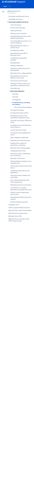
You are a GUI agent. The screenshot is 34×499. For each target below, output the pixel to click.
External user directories (17, 27)
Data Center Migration (17, 91)
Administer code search (17, 158)
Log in (5, 6)
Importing (15, 97)
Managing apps (15, 63)
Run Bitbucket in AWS (17, 50)
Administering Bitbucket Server (18, 22)
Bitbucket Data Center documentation (20, 210)
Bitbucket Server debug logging (20, 148)
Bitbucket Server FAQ (15, 216)
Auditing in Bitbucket (16, 65)
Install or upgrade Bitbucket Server (19, 207)
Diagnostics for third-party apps (20, 140)
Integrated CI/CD (13, 205)
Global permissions (16, 30)
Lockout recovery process (18, 130)
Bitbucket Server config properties (21, 73)
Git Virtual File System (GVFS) (19, 113)
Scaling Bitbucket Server (18, 151)
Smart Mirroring (15, 88)
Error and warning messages (23, 107)
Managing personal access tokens (20, 185)
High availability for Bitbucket (19, 137)
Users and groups (15, 25)
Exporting (15, 94)
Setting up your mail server (18, 33)
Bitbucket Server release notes (17, 213)
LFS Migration (16, 99)
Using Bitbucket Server (15, 19)
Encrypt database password (19, 202)
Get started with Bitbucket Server (18, 16)
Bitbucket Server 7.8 (14, 11)
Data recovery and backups (18, 81)
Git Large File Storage (17, 110)
